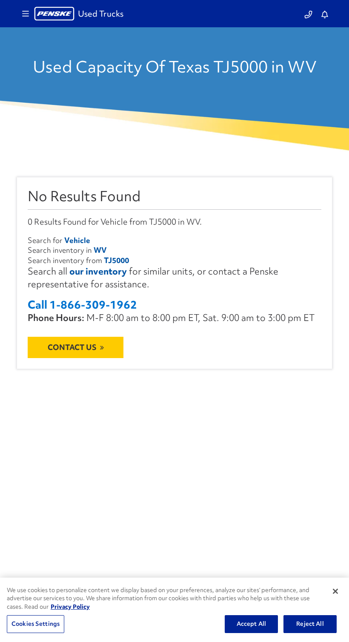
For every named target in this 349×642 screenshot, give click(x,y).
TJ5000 (116, 260)
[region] (174, 610)
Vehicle (77, 240)
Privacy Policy (70, 606)
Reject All (309, 624)
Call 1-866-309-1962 (82, 305)
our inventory (98, 271)
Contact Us (72, 347)
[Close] (335, 591)
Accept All (251, 624)
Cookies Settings (35, 624)
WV (100, 250)
